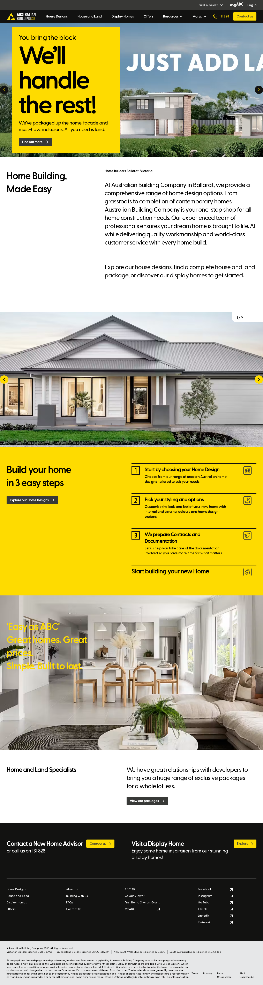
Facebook (205, 889)
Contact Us (74, 909)
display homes (188, 275)
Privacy (207, 973)
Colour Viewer (134, 896)
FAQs (69, 902)
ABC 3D (130, 889)
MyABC (130, 909)
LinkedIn (204, 915)
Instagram (205, 896)
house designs (153, 267)
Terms (194, 973)
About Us (72, 889)
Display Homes (123, 16)
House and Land (89, 16)
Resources (171, 16)
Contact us (244, 16)
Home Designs (16, 889)
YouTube (204, 902)
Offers (148, 16)
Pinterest (204, 922)
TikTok (202, 909)
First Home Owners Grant (142, 902)
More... (197, 16)
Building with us (77, 896)
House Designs (57, 16)
